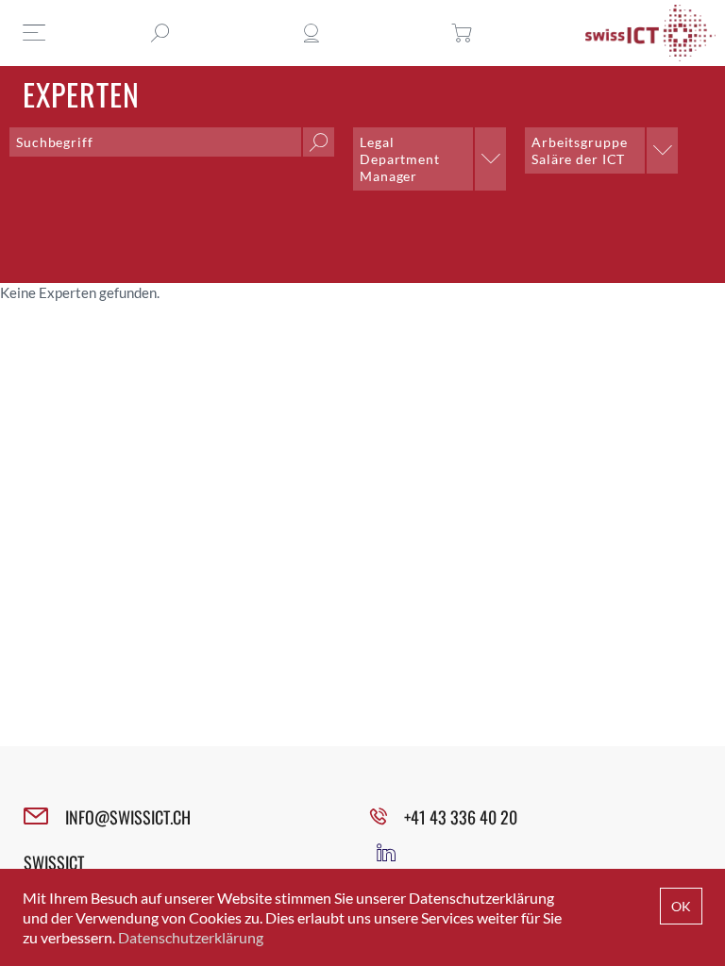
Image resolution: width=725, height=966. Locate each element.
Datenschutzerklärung (190, 937)
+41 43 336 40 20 (460, 817)
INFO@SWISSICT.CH (128, 817)
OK (681, 906)
